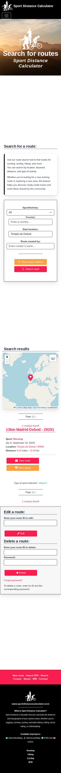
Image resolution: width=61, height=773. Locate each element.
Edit (22, 533)
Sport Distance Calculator (33, 6)
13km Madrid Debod (23, 429)
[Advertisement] (30, 111)
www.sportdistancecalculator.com (30, 704)
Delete (22, 572)
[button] (30, 377)
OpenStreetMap (40, 408)
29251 (49, 429)
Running (18, 439)
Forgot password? (13, 580)
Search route (31, 269)
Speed (27, 679)
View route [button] (24, 460)
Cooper (17, 679)
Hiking (31, 754)
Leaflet (18, 408)
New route (18, 675)
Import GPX (32, 675)
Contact (43, 679)
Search (44, 675)
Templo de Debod (26, 446)
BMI (35, 679)
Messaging (24, 467)
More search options (31, 262)
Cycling (30, 758)
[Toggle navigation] (6, 16)
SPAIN (40, 446)
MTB (30, 762)
